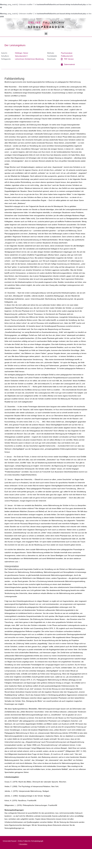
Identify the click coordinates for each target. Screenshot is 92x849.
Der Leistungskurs (15, 45)
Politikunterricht (67, 56)
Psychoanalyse (66, 53)
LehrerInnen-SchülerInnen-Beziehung (29, 59)
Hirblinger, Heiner (21, 53)
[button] (46, 33)
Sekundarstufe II (21, 56)
